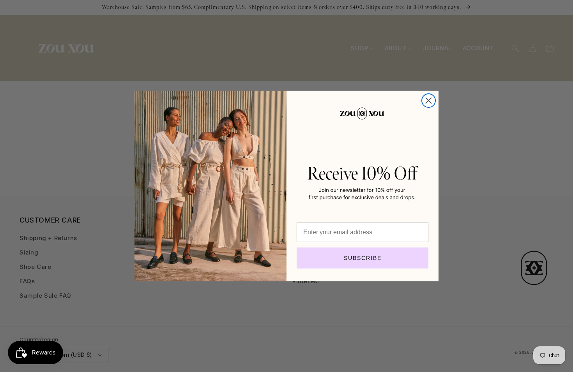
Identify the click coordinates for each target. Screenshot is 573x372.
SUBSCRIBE (363, 258)
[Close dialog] (428, 100)
